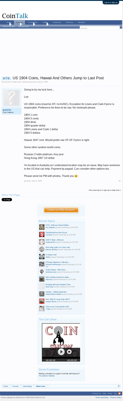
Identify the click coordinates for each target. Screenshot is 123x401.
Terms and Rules (102, 397)
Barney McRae (51, 249)
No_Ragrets (50, 227)
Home (9, 22)
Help (104, 393)
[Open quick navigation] (119, 386)
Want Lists (17, 82)
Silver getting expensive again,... (58, 277)
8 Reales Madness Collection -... (58, 262)
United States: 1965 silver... (56, 270)
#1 (120, 181)
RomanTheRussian (53, 264)
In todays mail (51, 255)
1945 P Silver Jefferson (55, 240)
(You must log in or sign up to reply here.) (105, 190)
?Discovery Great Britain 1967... (58, 307)
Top (115, 393)
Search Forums (9, 26)
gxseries (33, 82)
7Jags (48, 309)
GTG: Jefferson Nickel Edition (57, 225)
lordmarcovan (51, 272)
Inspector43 (50, 242)
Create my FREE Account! (61, 210)
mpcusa (49, 279)
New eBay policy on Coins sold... (58, 247)
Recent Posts (23, 26)
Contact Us (96, 393)
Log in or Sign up (110, 2)
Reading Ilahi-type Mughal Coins (58, 284)
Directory (69, 22)
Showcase (57, 22)
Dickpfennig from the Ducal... (57, 232)
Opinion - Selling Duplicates (56, 292)
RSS (119, 393)
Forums (19, 22)
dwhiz (48, 257)
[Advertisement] (61, 53)
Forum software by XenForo (23, 397)
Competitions (33, 22)
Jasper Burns (51, 301)
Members (81, 22)
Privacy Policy (115, 397)
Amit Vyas (49, 287)
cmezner (49, 235)
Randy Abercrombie (53, 294)
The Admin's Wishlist (47, 376)
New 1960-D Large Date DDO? (58, 299)
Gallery (45, 22)
